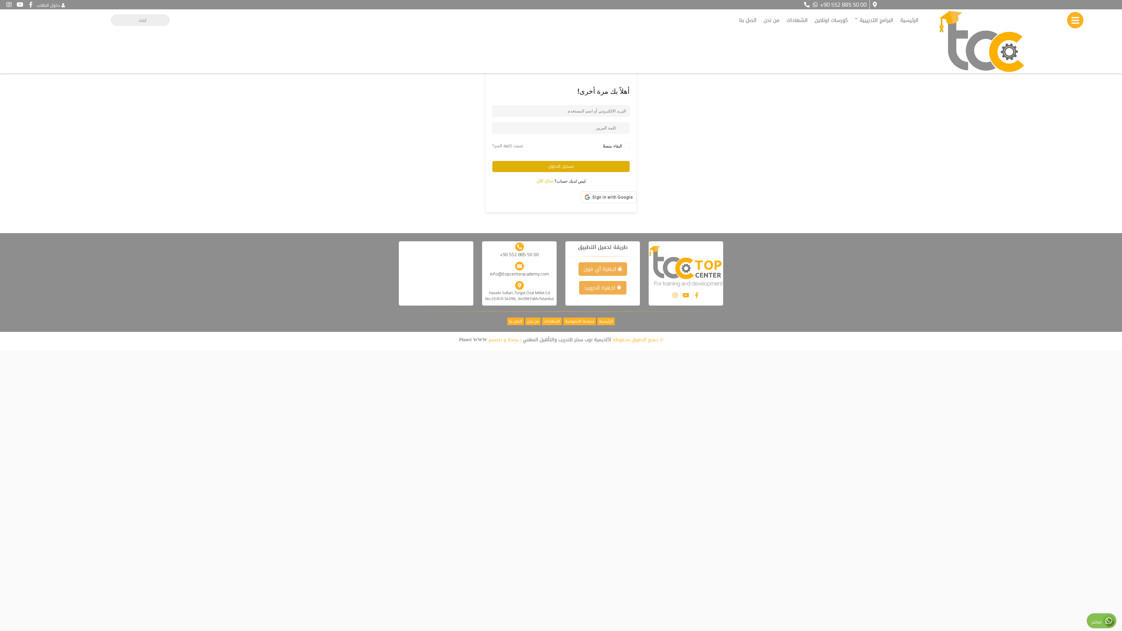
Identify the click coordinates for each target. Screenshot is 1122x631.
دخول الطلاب (48, 5)
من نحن (771, 20)
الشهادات (797, 20)
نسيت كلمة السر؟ (507, 146)
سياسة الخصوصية (579, 321)
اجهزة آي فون (600, 269)
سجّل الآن (545, 181)
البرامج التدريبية (875, 20)
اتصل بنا (747, 20)
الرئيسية (909, 20)
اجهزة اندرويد (600, 288)
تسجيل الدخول (561, 166)
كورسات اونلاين (831, 20)
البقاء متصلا (612, 145)
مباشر (1097, 622)
